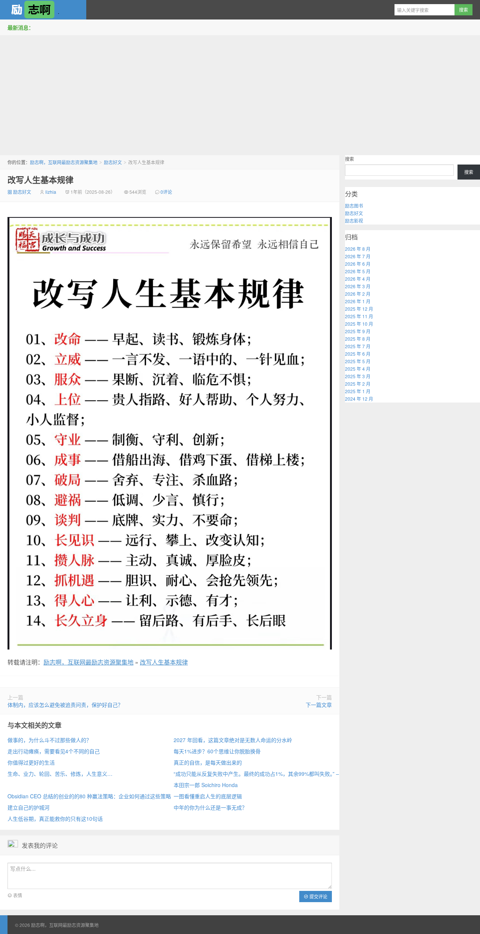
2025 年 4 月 (357, 368)
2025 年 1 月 (357, 391)
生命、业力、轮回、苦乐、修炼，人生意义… (60, 773)
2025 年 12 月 (359, 308)
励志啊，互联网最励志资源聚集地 (43, 9)
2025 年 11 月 (359, 316)
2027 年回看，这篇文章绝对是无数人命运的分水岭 (233, 740)
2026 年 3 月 (357, 286)
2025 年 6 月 (357, 353)
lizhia (50, 192)
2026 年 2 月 (357, 293)
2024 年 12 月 (359, 398)
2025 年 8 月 (357, 338)
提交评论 (317, 896)
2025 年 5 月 (357, 361)
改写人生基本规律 (41, 180)
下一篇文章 (319, 704)
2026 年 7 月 (357, 256)
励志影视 (354, 220)
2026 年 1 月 (357, 301)
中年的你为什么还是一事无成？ (210, 807)
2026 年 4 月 (357, 278)
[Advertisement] (240, 93)
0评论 (166, 192)
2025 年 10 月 (359, 323)
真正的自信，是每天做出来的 (208, 762)
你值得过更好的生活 (31, 762)
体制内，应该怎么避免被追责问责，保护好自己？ (65, 704)
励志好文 (113, 162)
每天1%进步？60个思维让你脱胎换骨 (217, 751)
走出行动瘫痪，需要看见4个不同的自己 (54, 751)
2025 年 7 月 (357, 346)
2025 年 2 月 (357, 383)
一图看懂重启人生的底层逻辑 (208, 796)
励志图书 (354, 205)
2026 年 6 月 (357, 263)
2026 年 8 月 (357, 248)
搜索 (349, 159)
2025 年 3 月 (357, 376)
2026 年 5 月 (357, 271)
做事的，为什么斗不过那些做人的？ (50, 740)
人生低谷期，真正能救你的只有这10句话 (55, 818)
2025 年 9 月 (357, 331)
